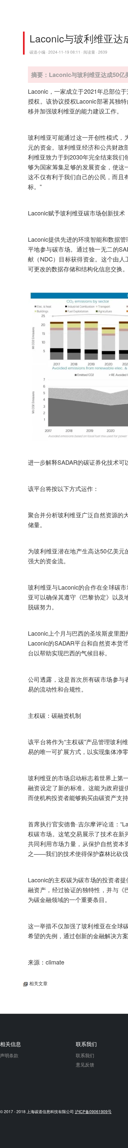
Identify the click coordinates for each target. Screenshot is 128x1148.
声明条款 (9, 1055)
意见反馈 (85, 1064)
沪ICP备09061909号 (93, 1111)
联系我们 (85, 1055)
